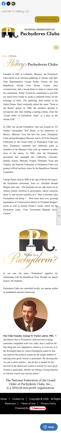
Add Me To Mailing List (15, 11)
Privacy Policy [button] (48, 403)
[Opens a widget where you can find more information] (49, 427)
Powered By (22, 408)
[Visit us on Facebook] (4, 4)
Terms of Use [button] (28, 403)
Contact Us (18, 398)
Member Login (47, 19)
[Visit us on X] (9, 4)
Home (4, 56)
